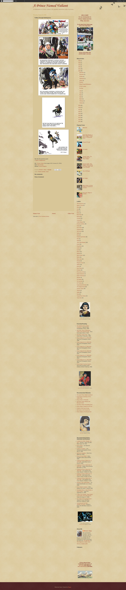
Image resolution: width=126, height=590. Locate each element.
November (81, 74)
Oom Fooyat (79, 268)
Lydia (78, 249)
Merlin (78, 257)
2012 (79, 119)
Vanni (78, 294)
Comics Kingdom (43, 166)
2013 (79, 117)
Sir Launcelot (79, 281)
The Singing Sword (81, 286)
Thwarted (81, 82)
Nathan (78, 264)
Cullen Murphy (80, 222)
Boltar (78, 212)
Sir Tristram (79, 283)
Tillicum (78, 290)
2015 (79, 113)
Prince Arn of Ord (80, 272)
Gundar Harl (79, 229)
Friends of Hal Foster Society (83, 408)
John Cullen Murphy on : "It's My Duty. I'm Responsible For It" (88, 136)
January (81, 102)
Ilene (78, 238)
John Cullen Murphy (81, 242)
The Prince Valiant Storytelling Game (84, 404)
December (81, 72)
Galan (78, 225)
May (80, 94)
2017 (79, 109)
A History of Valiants (81, 448)
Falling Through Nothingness (85, 84)
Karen (47, 171)
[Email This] (55, 170)
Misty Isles (79, 259)
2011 (79, 121)
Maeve (78, 251)
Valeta (78, 292)
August (81, 80)
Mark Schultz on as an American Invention (88, 186)
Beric (78, 211)
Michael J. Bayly (88, 530)
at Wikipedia (82, 399)
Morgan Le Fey (80, 262)
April (80, 96)
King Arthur (79, 246)
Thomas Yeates (40, 163)
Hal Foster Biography (81, 453)
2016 (79, 111)
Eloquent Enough (86, 142)
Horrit (78, 235)
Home (54, 213)
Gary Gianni (79, 227)
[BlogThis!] (56, 170)
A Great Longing (82, 86)
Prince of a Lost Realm (82, 456)
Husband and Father (81, 236)
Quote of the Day (80, 275)
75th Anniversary (80, 203)
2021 (79, 68)
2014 (79, 115)
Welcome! (85, 127)
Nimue (78, 266)
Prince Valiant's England (82, 487)
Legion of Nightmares (40, 160)
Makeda (78, 253)
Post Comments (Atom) (44, 216)
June (80, 92)
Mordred (78, 260)
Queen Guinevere (80, 273)
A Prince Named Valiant (50, 6)
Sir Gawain (85, 149)
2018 (79, 107)
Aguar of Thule (80, 205)
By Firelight (85, 178)
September (81, 78)
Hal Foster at (83, 410)
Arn (77, 209)
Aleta (78, 207)
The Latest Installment (85, 394)
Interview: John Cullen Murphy (83, 482)
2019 (79, 105)
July (80, 90)
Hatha (78, 233)
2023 (79, 64)
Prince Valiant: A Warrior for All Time (84, 406)
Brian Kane (79, 214)
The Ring (81, 88)
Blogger (69, 587)
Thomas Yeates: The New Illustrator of (87, 157)
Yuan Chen (79, 297)
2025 (79, 60)
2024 (79, 62)
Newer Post (36, 213)
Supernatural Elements (81, 284)
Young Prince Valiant (81, 295)
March (80, 98)
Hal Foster (79, 231)
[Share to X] (57, 170)
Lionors (78, 247)
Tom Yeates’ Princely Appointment (84, 498)
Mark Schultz (40, 164)
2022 (79, 66)
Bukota (78, 216)
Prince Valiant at (84, 411)
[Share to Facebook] (59, 170)
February (81, 100)
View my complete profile (82, 543)
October (81, 76)
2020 (79, 70)
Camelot (78, 218)
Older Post (71, 213)
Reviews (78, 277)
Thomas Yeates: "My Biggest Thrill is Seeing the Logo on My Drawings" (88, 165)
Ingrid (78, 240)
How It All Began (86, 171)
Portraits (78, 270)
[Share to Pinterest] (60, 170)
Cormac (78, 220)
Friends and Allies (42, 171)
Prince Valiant (80, 445)
